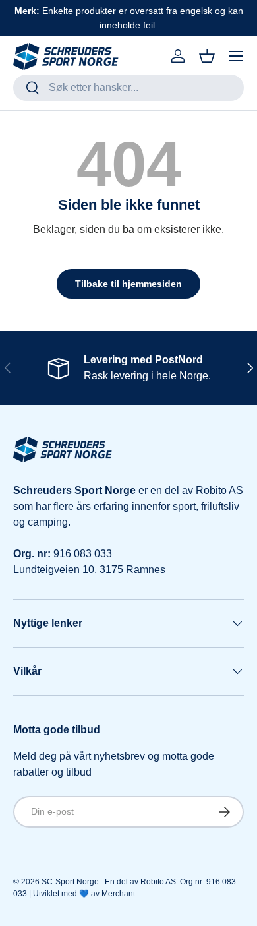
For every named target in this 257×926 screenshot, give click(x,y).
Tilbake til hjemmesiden (128, 283)
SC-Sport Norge (70, 881)
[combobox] (128, 88)
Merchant (118, 893)
